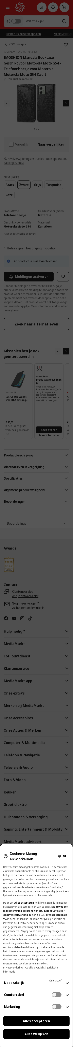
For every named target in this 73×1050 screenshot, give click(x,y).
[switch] (56, 994)
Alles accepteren (36, 1021)
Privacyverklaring (13, 967)
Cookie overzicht (34, 967)
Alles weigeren (36, 1034)
